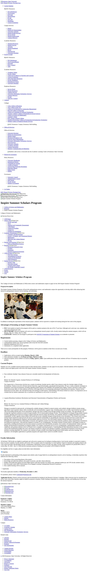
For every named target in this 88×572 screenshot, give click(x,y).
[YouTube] (45, 493)
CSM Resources (8, 268)
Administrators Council (14, 178)
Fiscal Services (12, 142)
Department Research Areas (15, 247)
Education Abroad (12, 264)
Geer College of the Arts (14, 107)
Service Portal (11, 34)
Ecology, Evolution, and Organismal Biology (20, 236)
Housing (6, 539)
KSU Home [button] (4, 3)
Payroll (9, 97)
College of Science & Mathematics (17, 115)
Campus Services (12, 92)
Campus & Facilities (13, 228)
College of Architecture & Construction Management (22, 109)
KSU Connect (11, 65)
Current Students (8, 6)
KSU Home (4, 192)
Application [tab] (5, 468)
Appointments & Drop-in (14, 256)
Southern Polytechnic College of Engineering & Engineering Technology (27, 120)
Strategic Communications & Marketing (18, 148)
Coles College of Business (15, 106)
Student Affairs (12, 136)
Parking (6, 518)
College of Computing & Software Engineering (20, 112)
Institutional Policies (13, 162)
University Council (13, 177)
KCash (9, 18)
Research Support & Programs (16, 251)
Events (6, 270)
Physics (10, 240)
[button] (13, 193)
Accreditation (7, 560)
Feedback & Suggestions (14, 231)
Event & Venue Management (15, 139)
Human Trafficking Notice (11, 568)
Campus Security (8, 548)
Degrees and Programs (10, 242)
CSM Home (7, 219)
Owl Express (11, 13)
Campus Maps (8, 516)
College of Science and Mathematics (14, 207)
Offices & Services (9, 127)
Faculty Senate (12, 182)
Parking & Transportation (14, 30)
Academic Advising (13, 145)
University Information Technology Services (20, 94)
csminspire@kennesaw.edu (24, 474)
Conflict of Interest (13, 165)
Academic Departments (10, 233)
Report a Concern (9, 563)
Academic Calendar (9, 527)
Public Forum (11, 169)
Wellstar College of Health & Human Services (20, 121)
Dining (9, 28)
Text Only (7, 570)
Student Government (13, 183)
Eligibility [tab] (5, 452)
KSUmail (10, 15)
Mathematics (11, 237)
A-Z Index (7, 189)
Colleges (6, 100)
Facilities (10, 248)
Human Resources (13, 90)
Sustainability (7, 551)
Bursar (9, 50)
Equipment (10, 250)
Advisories (7, 562)
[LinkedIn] (45, 489)
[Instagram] (45, 491)
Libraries (6, 537)
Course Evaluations (13, 22)
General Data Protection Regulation (17, 166)
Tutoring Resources (13, 43)
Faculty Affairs (12, 74)
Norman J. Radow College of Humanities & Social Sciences (24, 113)
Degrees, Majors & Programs (12, 542)
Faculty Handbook (13, 80)
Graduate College (12, 117)
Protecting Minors (12, 168)
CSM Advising (8, 253)
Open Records (8, 566)
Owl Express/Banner (13, 62)
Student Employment (13, 36)
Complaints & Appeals (14, 163)
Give (5, 273)
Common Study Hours (14, 265)
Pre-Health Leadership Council (16, 267)
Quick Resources (12, 259)
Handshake (11, 21)
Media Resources (8, 520)
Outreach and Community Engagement (18, 225)
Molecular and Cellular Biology (16, 239)
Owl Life (10, 19)
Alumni (6, 272)
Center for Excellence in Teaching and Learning (21, 75)
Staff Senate (11, 180)
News (9, 223)
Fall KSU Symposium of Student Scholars (48, 334)
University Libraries (13, 31)
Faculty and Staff (12, 222)
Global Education (9, 550)
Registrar (6, 544)
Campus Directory (13, 38)
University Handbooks (14, 160)
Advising (10, 47)
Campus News (8, 528)
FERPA (10, 171)
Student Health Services (14, 33)
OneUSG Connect (13, 98)
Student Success (12, 45)
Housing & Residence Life (15, 138)
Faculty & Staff (8, 54)
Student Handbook (13, 48)
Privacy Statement (9, 559)
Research (6, 208)
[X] (45, 488)
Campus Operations (13, 147)
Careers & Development (14, 258)
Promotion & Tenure (13, 82)
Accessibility (7, 553)
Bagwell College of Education (16, 110)
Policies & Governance (10, 154)
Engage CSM (11, 262)
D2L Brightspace (12, 12)
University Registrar (13, 53)
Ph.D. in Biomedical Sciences (16, 244)
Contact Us (11, 230)
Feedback (6, 565)
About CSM (7, 220)
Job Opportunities (9, 545)
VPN (9, 66)
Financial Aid (11, 51)
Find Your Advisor (13, 254)
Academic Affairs (12, 72)
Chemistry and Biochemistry (15, 234)
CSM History (11, 226)
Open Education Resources (15, 78)
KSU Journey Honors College (16, 118)
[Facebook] (45, 486)
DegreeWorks (11, 16)
